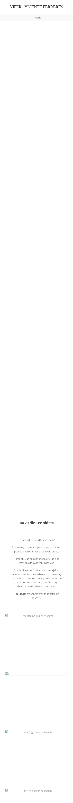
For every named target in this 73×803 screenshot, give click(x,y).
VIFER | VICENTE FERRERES (36, 6)
